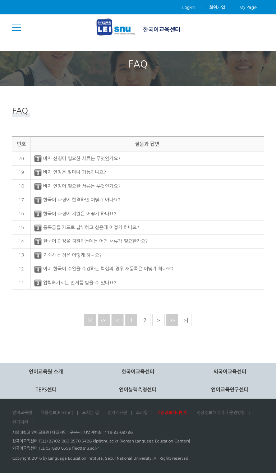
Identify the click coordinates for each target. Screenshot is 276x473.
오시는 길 (90, 413)
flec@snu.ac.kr (85, 448)
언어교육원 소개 (46, 371)
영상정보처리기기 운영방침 (221, 413)
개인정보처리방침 (172, 413)
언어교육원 (22, 413)
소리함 (142, 413)
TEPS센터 (45, 389)
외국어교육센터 (229, 371)
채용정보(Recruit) (57, 413)
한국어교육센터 (161, 29)
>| (186, 320)
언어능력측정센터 (137, 389)
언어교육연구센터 (229, 389)
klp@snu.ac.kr (105, 441)
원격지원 (20, 422)
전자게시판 (117, 413)
